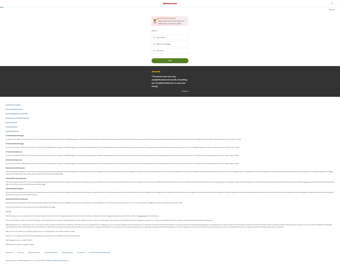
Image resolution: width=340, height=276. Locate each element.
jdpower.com (142, 216)
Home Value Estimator (12, 131)
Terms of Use (9, 252)
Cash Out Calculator (11, 122)
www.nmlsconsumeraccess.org (59, 260)
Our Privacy (20, 252)
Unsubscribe (81, 252)
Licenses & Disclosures (50, 252)
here (61, 174)
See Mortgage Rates (11, 127)
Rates (331, 171)
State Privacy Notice (34, 252)
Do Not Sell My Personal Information (99, 252)
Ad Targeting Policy (67, 252)
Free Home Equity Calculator (14, 109)
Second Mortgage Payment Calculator (17, 113)
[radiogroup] (170, 44)
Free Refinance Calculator (13, 105)
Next (170, 61)
